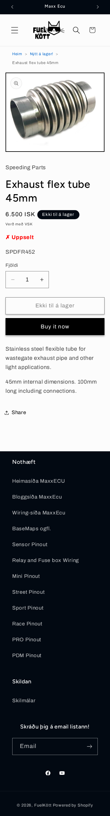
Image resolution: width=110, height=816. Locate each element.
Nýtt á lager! (41, 54)
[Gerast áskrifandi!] (89, 746)
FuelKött (43, 805)
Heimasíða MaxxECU (38, 481)
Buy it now (55, 327)
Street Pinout (28, 592)
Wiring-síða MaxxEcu (38, 513)
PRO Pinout (26, 639)
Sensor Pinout (29, 544)
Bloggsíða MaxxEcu (37, 497)
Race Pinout (27, 624)
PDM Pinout (27, 655)
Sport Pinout (28, 608)
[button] (15, 30)
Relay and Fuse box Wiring (45, 560)
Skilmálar (23, 700)
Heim (17, 54)
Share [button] (19, 412)
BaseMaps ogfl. (31, 528)
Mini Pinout (26, 576)
